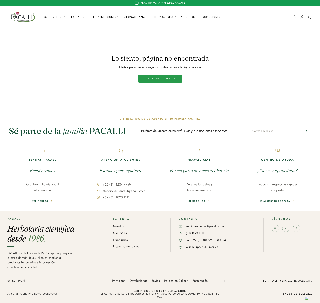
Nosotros (119, 226)
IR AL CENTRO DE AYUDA (275, 201)
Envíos (155, 281)
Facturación (200, 281)
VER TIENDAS (40, 201)
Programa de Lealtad (126, 246)
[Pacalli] (296, 228)
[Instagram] (275, 228)
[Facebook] (285, 228)
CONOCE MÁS (196, 201)
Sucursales (120, 233)
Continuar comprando (160, 78)
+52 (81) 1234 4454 (117, 184)
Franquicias (120, 240)
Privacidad (118, 281)
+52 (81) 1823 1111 (116, 197)
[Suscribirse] (305, 131)
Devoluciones (138, 281)
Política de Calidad (176, 281)
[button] (294, 17)
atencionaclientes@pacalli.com (124, 191)
